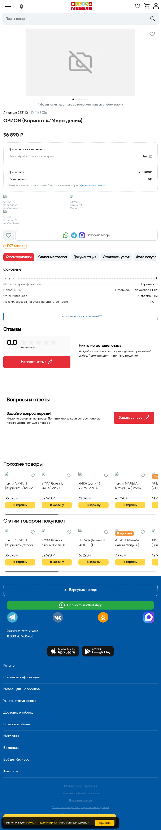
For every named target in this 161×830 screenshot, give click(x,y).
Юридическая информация (80, 786)
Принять (104, 823)
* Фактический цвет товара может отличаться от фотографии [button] (80, 104)
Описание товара (52, 257)
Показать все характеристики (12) (81, 316)
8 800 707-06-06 (20, 636)
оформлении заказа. (93, 185)
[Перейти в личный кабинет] (156, 8)
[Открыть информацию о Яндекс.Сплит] (52, 246)
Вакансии (11, 748)
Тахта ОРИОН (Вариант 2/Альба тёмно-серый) (19, 486)
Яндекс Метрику (47, 822)
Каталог (9, 665)
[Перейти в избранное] (137, 8)
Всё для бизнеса (16, 759)
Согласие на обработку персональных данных (80, 807)
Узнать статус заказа (19, 701)
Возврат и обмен (16, 724)
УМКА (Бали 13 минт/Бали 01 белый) (52, 486)
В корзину (20, 505)
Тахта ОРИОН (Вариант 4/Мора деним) (19, 543)
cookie (30, 822)
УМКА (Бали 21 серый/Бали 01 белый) (53, 543)
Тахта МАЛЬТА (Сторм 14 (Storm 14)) (128, 486)
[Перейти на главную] (81, 6)
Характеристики (19, 257)
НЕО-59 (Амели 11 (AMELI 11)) (91, 543)
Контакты (10, 771)
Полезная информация (21, 677)
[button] (21, 6)
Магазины (11, 736)
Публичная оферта (80, 800)
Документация (85, 257)
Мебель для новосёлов (21, 689)
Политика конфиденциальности (80, 793)
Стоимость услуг (116, 257)
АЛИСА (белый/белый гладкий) (127, 543)
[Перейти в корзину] (147, 8)
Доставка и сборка (18, 712)
